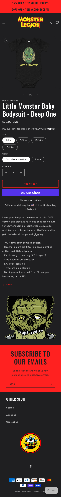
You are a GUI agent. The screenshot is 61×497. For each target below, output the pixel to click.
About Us (11, 415)
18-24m (10, 147)
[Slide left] (23, 95)
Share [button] (9, 284)
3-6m (9, 140)
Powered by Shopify (39, 491)
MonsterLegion (26, 491)
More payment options (30, 200)
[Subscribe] (51, 384)
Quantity (6, 166)
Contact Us (12, 422)
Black (38, 159)
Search (10, 407)
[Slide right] (37, 95)
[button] (3, 22)
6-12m (23, 140)
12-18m (39, 140)
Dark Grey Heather (16, 159)
